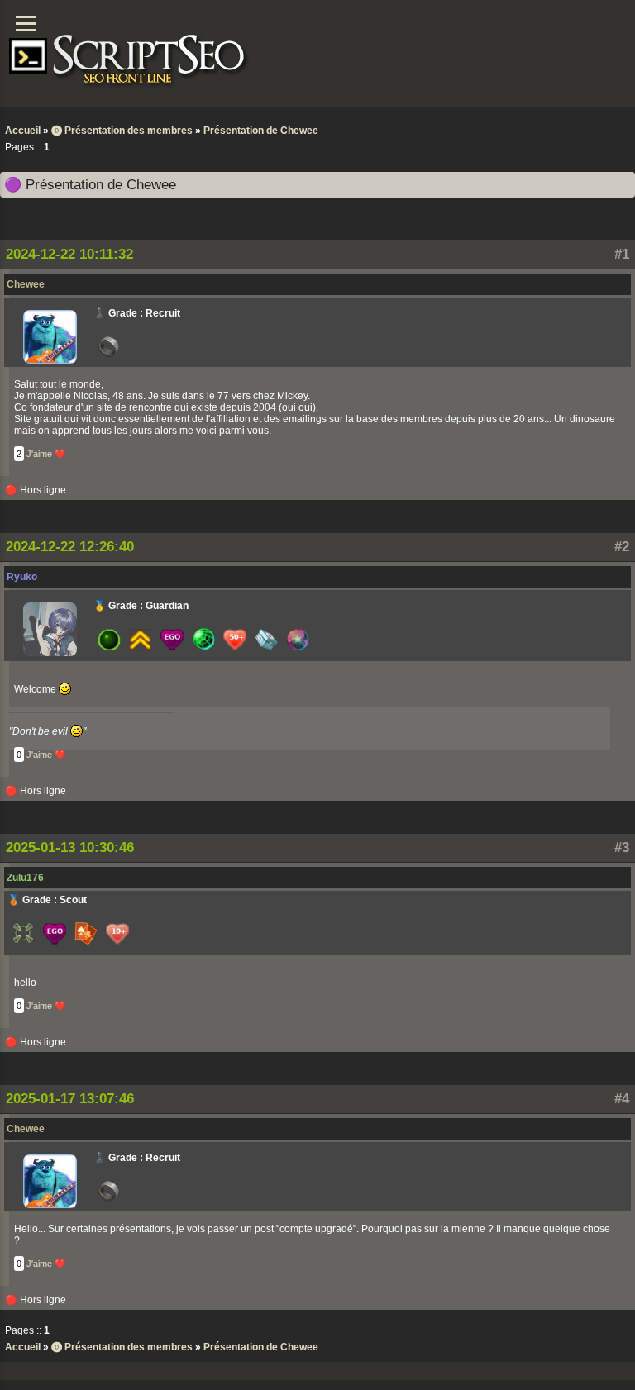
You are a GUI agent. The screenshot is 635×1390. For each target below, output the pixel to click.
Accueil (23, 130)
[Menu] (26, 23)
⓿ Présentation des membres (122, 130)
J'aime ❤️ (46, 454)
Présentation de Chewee (260, 130)
